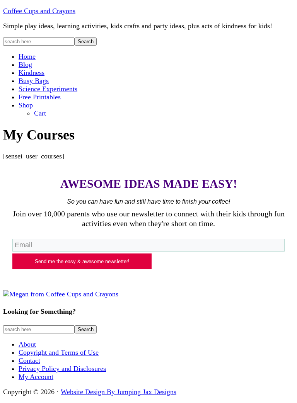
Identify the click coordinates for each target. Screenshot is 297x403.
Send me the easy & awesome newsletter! (82, 261)
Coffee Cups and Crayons (39, 11)
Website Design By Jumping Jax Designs (118, 392)
